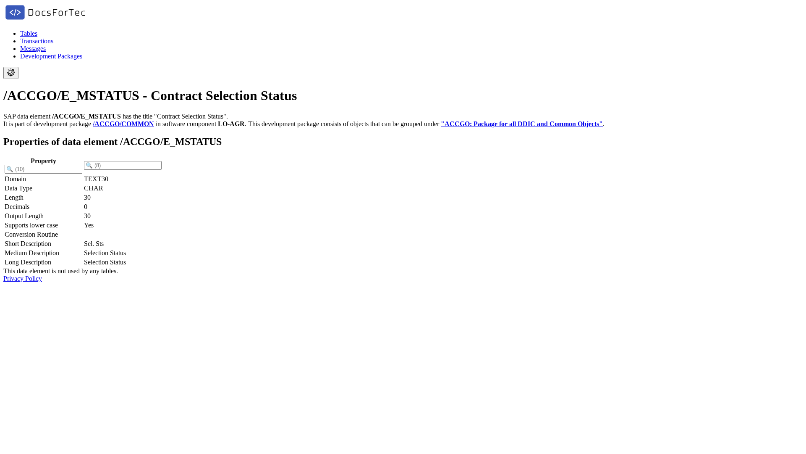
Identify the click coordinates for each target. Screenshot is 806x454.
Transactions (36, 41)
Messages (33, 48)
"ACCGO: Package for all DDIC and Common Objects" (522, 123)
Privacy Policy (22, 278)
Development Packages (51, 56)
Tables (28, 33)
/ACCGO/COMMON (123, 123)
